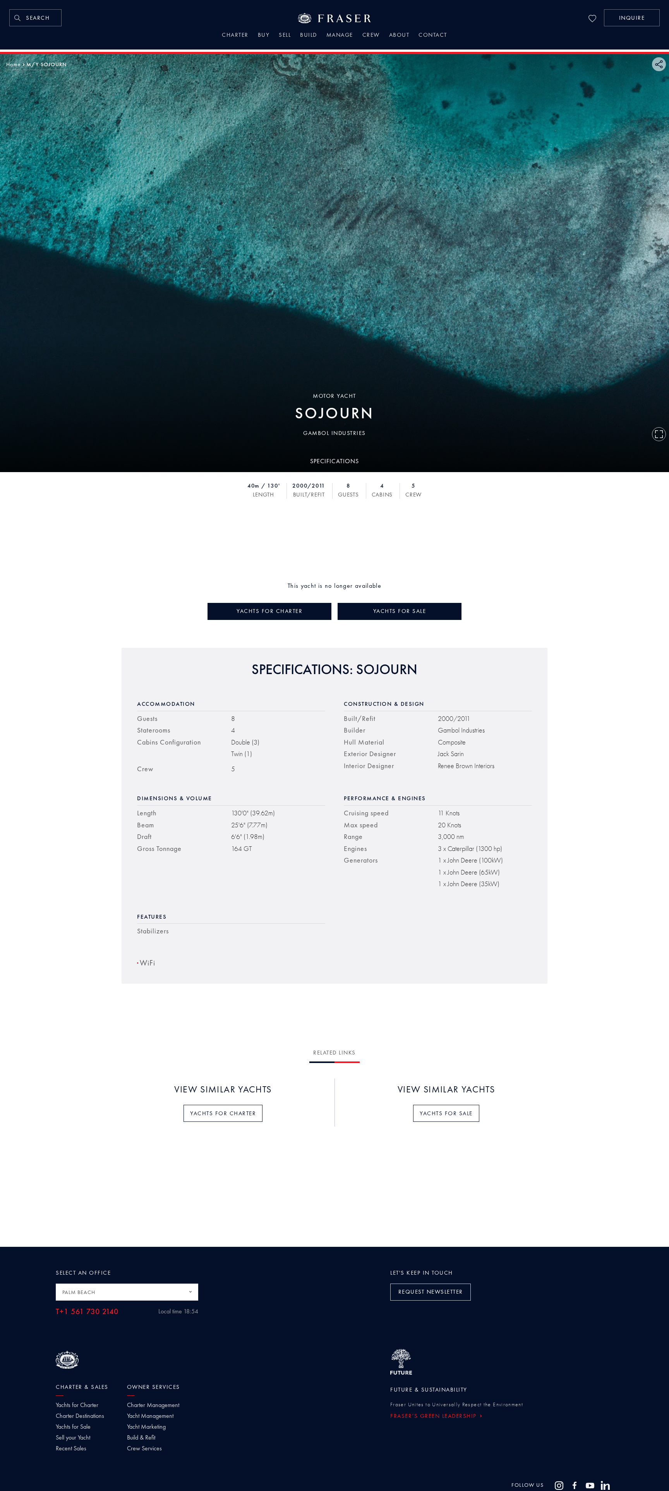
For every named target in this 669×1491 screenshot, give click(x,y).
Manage (339, 36)
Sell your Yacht (73, 1438)
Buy (264, 36)
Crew (371, 36)
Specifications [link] (334, 461)
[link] (35, 17)
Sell (285, 36)
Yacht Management (150, 1416)
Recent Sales (71, 1448)
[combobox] (127, 1292)
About (399, 36)
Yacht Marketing (146, 1427)
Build (308, 36)
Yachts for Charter (77, 1405)
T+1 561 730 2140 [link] (87, 1311)
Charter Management (153, 1405)
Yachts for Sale (73, 1427)
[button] (632, 17)
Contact (433, 36)
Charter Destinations (80, 1416)
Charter (235, 36)
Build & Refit (141, 1438)
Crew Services (144, 1448)
